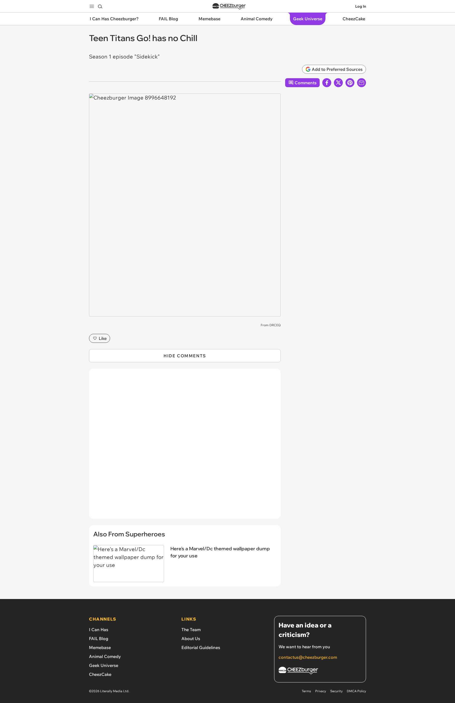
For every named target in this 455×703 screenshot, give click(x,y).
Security (336, 691)
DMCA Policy (356, 691)
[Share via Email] (361, 82)
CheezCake (100, 674)
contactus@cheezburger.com (308, 657)
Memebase (100, 647)
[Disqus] (184, 446)
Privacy (320, 691)
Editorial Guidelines (200, 647)
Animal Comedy (105, 656)
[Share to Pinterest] (349, 82)
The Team (191, 629)
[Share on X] (338, 82)
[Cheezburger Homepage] (229, 6)
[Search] (100, 6)
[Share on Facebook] (326, 82)
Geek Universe (103, 665)
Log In (360, 6)
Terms (306, 691)
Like (103, 338)
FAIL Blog (98, 638)
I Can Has (98, 629)
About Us (190, 638)
